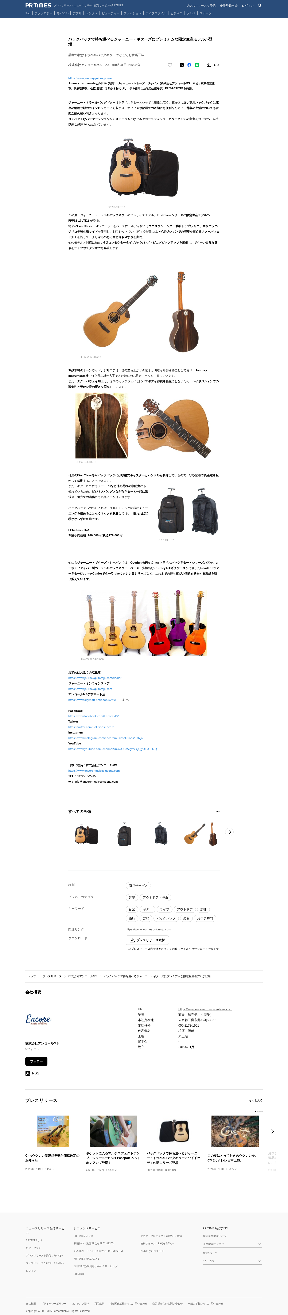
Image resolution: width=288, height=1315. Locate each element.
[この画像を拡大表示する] (86, 834)
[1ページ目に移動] (217, 811)
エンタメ (92, 13)
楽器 (186, 918)
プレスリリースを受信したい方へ (45, 1255)
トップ (32, 976)
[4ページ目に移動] (262, 1111)
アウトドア (185, 909)
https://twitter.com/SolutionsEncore (91, 727)
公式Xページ (210, 1253)
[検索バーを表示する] (260, 5)
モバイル (63, 13)
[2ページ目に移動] (219, 811)
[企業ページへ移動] (38, 1021)
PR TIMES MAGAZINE (86, 1258)
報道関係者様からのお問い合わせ (128, 1303)
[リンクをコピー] (216, 65)
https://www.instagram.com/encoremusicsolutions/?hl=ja (105, 738)
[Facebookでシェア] (189, 65)
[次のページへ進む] (229, 832)
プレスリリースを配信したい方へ (45, 1263)
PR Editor (79, 1274)
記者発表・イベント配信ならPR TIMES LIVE (99, 1251)
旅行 (132, 918)
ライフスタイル (156, 13)
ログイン (248, 6)
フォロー (36, 1061)
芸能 (146, 918)
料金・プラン (33, 1248)
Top (28, 13)
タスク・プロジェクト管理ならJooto (161, 1236)
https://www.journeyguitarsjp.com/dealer (94, 678)
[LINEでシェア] (197, 65)
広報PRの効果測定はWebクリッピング (95, 1266)
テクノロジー (43, 13)
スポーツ (205, 13)
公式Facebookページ (215, 1236)
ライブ (164, 909)
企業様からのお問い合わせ (167, 1303)
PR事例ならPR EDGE (152, 1251)
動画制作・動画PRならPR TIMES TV (94, 1243)
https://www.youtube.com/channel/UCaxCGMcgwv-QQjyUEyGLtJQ (112, 749)
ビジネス (176, 13)
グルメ (191, 13)
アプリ (77, 13)
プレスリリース (52, 976)
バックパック (166, 918)
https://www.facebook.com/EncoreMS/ (93, 716)
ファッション (132, 13)
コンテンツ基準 (80, 1303)
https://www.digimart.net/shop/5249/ (92, 699)
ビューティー (111, 13)
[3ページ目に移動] (260, 1111)
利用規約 (99, 1303)
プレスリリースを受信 (201, 6)
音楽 (132, 897)
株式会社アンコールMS (82, 976)
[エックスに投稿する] (181, 65)
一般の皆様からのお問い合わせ (205, 1303)
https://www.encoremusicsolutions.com (94, 770)
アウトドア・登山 (155, 897)
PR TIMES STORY (83, 1236)
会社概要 (31, 1303)
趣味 (203, 909)
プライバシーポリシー (53, 1303)
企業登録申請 (229, 6)
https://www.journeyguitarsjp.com (90, 78)
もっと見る (256, 1100)
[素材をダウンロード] (208, 65)
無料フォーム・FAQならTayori (157, 1243)
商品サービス (138, 885)
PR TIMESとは (34, 1240)
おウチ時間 (205, 918)
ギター (147, 909)
